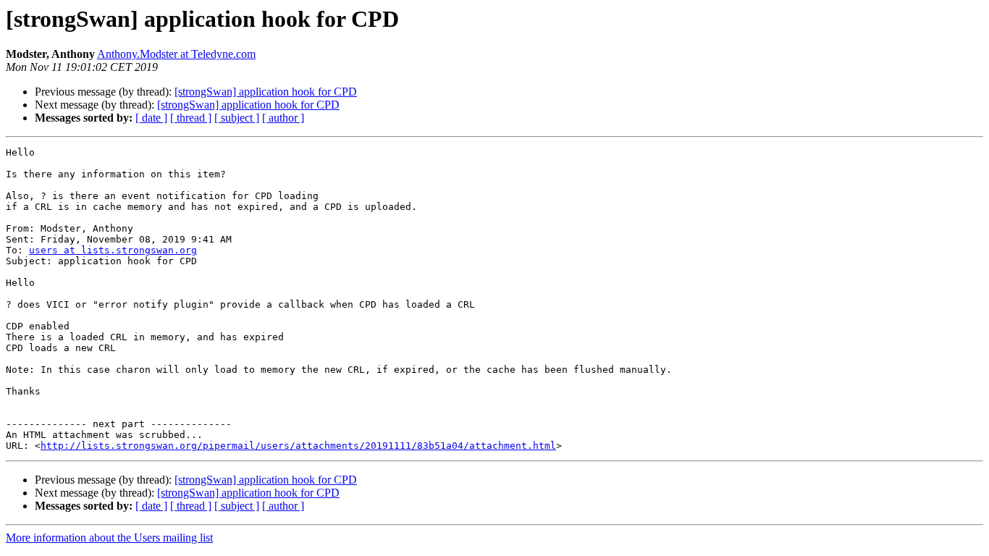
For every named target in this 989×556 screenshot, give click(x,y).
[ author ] (283, 117)
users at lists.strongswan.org (113, 250)
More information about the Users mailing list (109, 537)
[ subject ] (236, 117)
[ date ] (151, 117)
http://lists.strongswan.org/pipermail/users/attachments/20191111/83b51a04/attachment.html (298, 445)
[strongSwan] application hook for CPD (265, 91)
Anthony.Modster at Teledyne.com (176, 54)
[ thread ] (190, 117)
